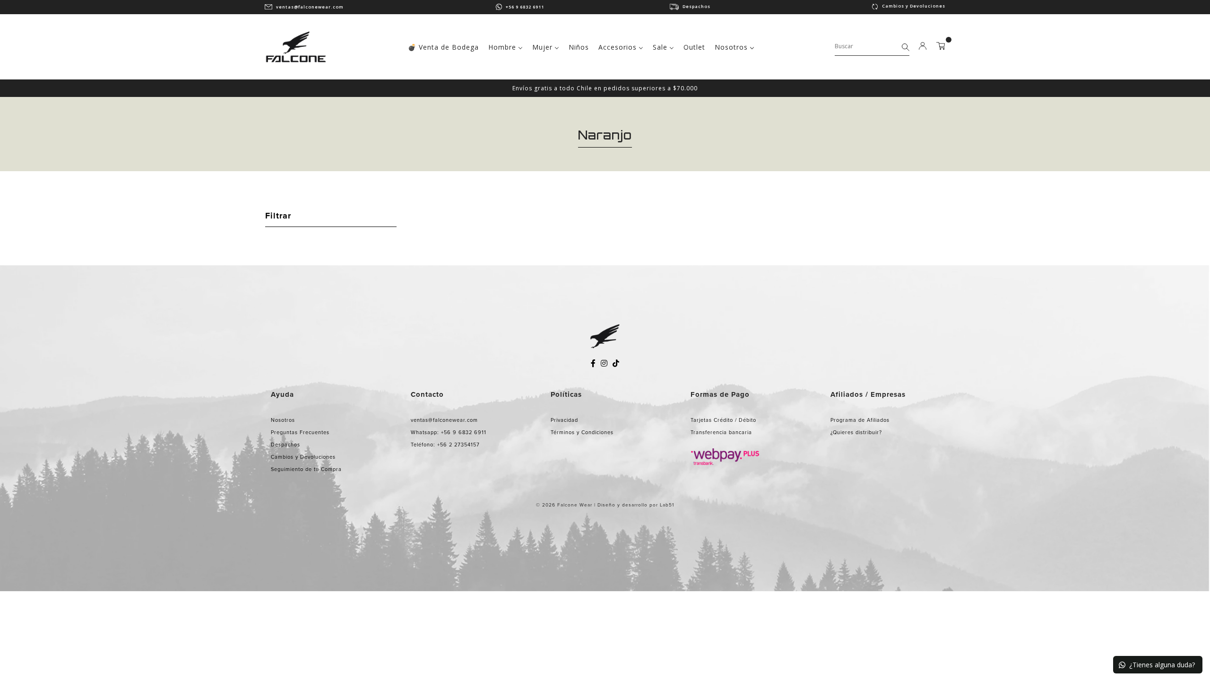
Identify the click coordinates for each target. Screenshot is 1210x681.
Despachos (696, 6)
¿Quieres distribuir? (856, 432)
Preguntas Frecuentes (300, 432)
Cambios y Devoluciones (913, 6)
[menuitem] (443, 46)
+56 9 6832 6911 (525, 7)
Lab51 (667, 504)
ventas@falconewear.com (310, 7)
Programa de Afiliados (860, 420)
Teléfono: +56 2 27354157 (445, 444)
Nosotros (283, 420)
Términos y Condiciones (582, 432)
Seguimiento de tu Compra (306, 469)
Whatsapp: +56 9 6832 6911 (448, 432)
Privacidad (564, 420)
